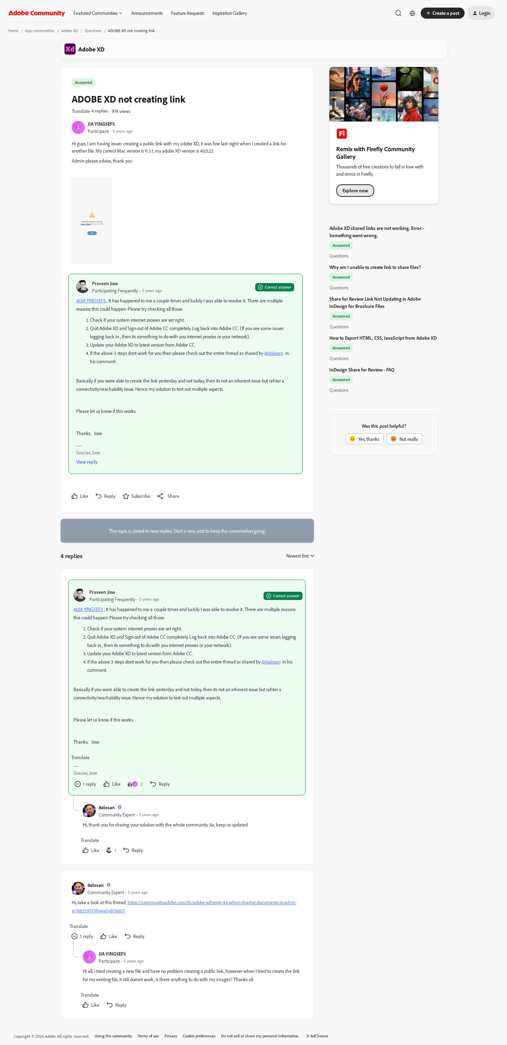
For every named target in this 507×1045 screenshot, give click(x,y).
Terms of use (148, 1035)
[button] (443, 13)
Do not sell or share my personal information (260, 1035)
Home (13, 30)
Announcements (147, 13)
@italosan (273, 353)
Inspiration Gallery (229, 13)
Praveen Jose (105, 283)
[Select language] (412, 13)
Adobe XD (69, 30)
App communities (40, 30)
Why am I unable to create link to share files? (375, 267)
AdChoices (319, 1035)
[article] (187, 687)
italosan (107, 807)
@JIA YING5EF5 (91, 300)
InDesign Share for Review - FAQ (362, 369)
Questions (92, 30)
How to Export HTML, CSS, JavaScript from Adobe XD (383, 338)
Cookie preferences (199, 1035)
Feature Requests (187, 13)
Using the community (113, 1035)
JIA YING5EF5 (101, 124)
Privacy (171, 1035)
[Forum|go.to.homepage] (36, 13)
